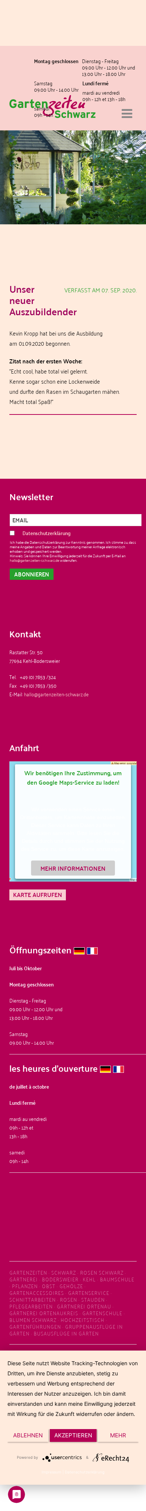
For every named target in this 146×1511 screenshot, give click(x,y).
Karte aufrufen (37, 894)
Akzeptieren (73, 1435)
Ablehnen (28, 1435)
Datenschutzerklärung (84, 1472)
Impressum (51, 1472)
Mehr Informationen (73, 867)
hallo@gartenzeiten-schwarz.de (34, 560)
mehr (118, 1435)
